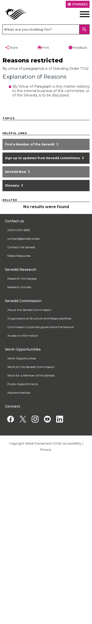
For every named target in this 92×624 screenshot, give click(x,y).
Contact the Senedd (21, 247)
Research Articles (19, 287)
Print (43, 47)
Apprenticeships (18, 392)
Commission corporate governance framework (40, 327)
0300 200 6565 (18, 230)
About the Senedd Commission (29, 310)
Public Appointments (22, 384)
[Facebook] (10, 418)
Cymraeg (77, 4)
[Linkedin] (59, 418)
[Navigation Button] (80, 14)
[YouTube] (47, 418)
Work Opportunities (21, 358)
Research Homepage (22, 278)
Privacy (46, 449)
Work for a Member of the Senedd (30, 375)
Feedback (77, 47)
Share (11, 47)
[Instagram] (34, 418)
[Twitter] (22, 418)
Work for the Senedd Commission (30, 367)
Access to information (22, 335)
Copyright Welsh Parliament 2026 (35, 443)
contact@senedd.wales (23, 238)
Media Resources (18, 256)
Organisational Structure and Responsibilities (39, 318)
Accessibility (72, 443)
